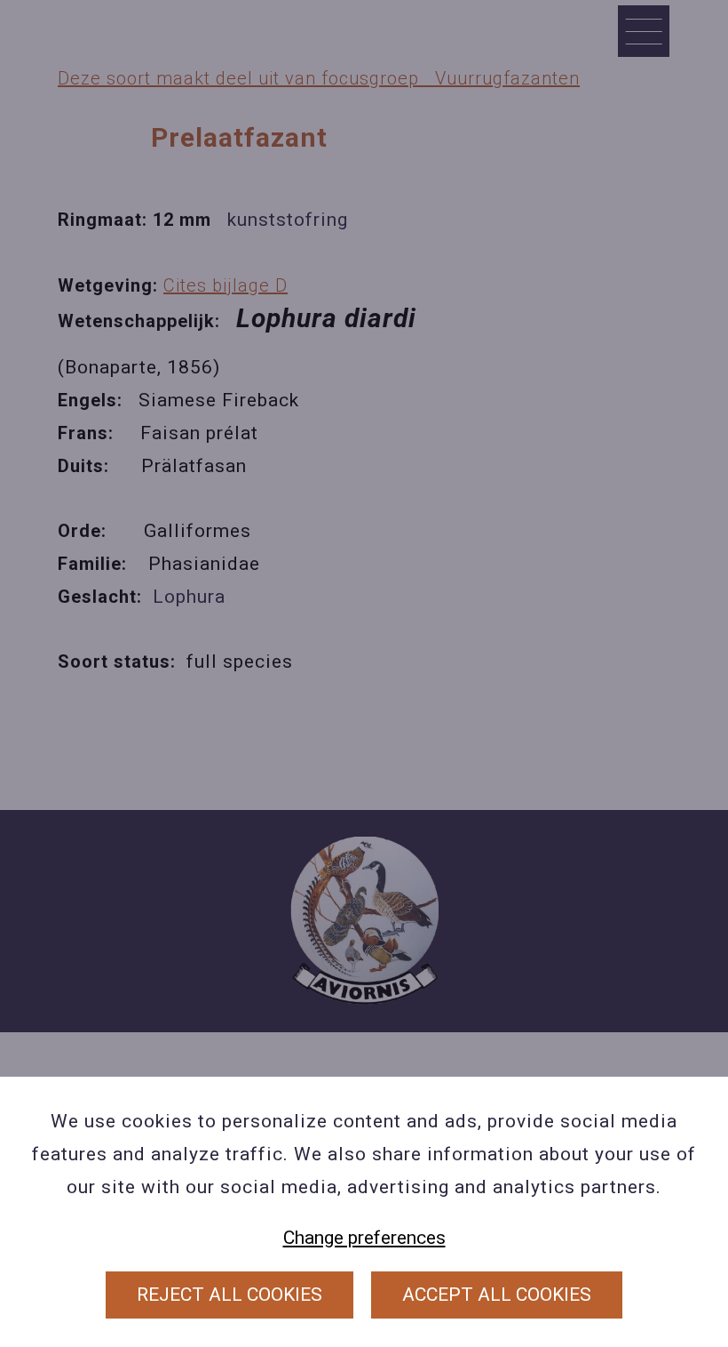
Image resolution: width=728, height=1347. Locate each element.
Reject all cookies (229, 1294)
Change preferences (364, 1237)
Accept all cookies (496, 1294)
